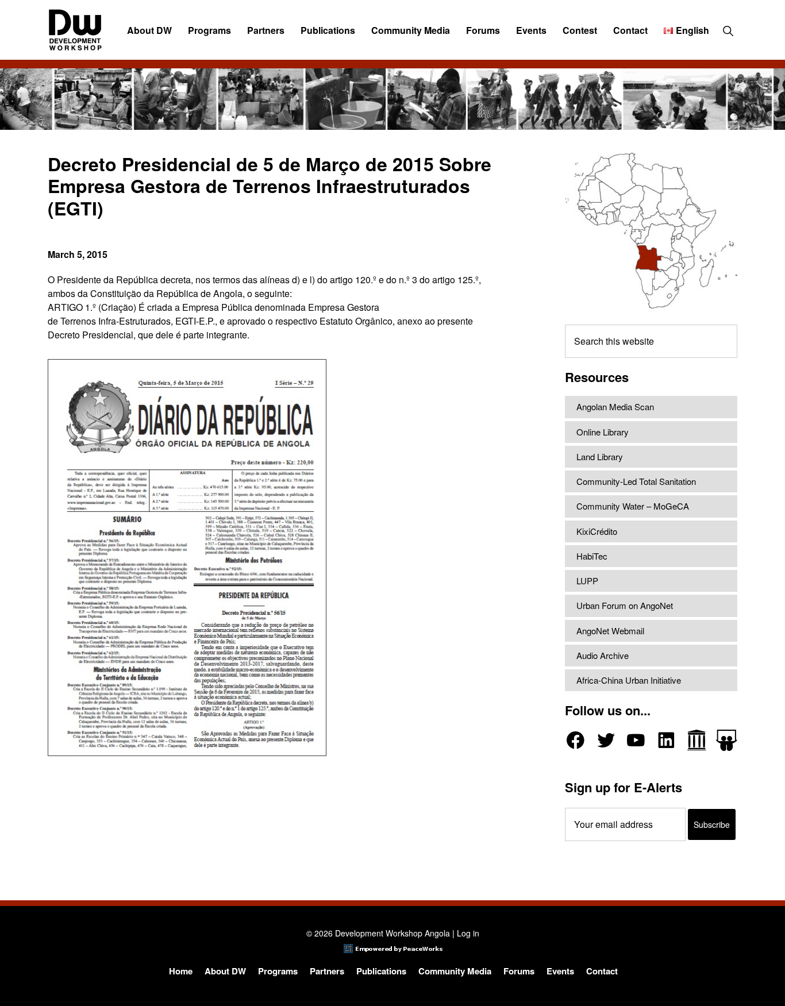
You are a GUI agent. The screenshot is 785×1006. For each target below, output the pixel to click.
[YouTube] (636, 740)
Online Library (602, 432)
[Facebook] (575, 740)
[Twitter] (606, 740)
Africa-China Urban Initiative (628, 680)
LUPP (587, 581)
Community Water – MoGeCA (632, 506)
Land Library (599, 456)
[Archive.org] (696, 740)
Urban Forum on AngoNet (624, 605)
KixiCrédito (596, 531)
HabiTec (591, 556)
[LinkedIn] (666, 740)
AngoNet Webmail (610, 631)
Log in (468, 933)
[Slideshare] (726, 740)
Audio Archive (602, 655)
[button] (727, 30)
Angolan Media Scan (615, 406)
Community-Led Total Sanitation (636, 481)
